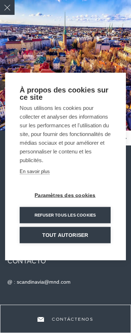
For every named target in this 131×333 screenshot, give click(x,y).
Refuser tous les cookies (65, 215)
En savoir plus (35, 171)
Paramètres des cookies (65, 195)
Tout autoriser (65, 235)
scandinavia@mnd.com (44, 282)
